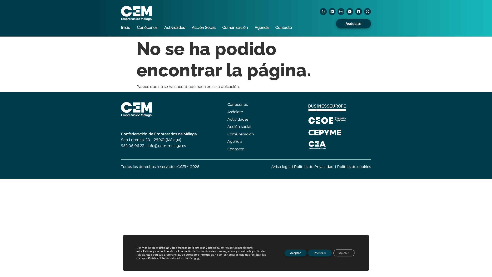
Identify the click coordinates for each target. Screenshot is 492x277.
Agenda (262, 27)
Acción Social (204, 27)
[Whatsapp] (323, 11)
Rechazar (320, 253)
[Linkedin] (332, 11)
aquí (196, 258)
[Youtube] (349, 11)
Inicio (125, 27)
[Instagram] (340, 11)
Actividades (174, 27)
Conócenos (147, 27)
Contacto (283, 27)
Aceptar (295, 253)
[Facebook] (358, 11)
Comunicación (235, 27)
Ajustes (344, 253)
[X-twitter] (367, 11)
